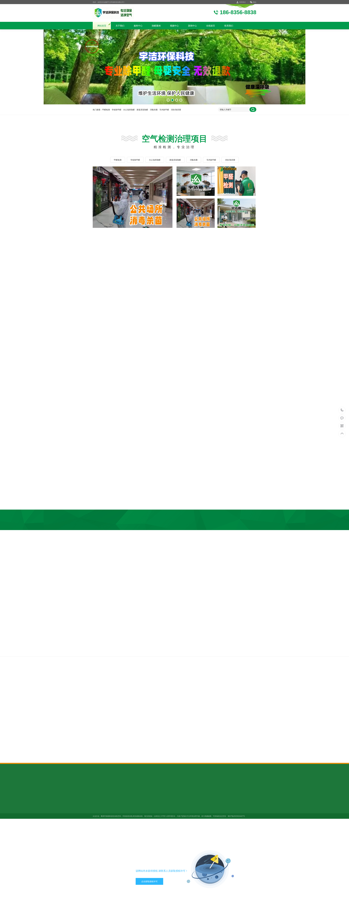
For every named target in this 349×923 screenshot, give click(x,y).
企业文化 (96, 806)
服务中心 (138, 25)
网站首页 (101, 25)
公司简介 (96, 803)
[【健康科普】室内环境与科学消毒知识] (178, 718)
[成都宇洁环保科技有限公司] (113, 13)
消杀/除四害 (176, 109)
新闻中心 (192, 25)
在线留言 (210, 25)
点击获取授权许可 (149, 881)
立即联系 (232, 286)
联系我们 (242, 2)
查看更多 (157, 253)
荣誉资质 (96, 810)
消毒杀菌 (154, 109)
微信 (254, 2)
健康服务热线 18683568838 (342, 410)
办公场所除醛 (129, 109)
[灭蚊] (132, 197)
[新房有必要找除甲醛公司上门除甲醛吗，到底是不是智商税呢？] (178, 697)
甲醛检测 (106, 109)
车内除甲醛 (164, 109)
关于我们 (120, 25)
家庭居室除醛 (142, 109)
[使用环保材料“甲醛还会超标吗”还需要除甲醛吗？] (178, 735)
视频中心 (174, 25)
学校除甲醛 (116, 109)
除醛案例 (156, 25)
